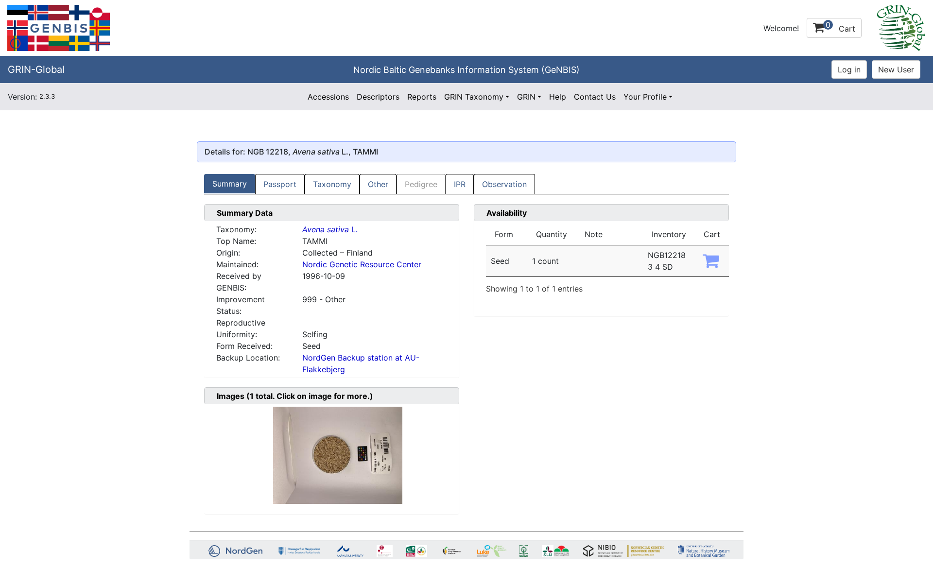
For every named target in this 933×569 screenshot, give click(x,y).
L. (330, 229)
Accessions (328, 97)
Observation (504, 184)
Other (378, 184)
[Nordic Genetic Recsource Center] (58, 27)
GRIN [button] (526, 97)
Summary (229, 184)
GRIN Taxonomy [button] (473, 97)
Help (557, 97)
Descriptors (378, 97)
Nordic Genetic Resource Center (361, 264)
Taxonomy (332, 184)
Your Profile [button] (645, 97)
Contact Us (595, 97)
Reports (421, 97)
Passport (279, 184)
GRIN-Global (36, 69)
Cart (840, 27)
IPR (460, 184)
